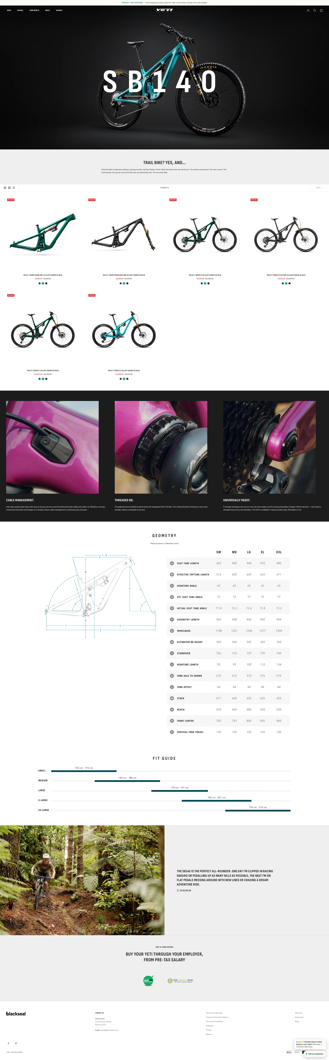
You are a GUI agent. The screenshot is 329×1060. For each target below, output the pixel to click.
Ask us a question (315, 1054)
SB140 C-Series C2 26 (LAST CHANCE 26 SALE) (205, 275)
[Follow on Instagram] (16, 1043)
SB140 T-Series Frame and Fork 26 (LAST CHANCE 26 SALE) (124, 275)
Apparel (20, 10)
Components (34, 10)
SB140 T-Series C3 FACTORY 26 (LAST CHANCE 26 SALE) (286, 275)
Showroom (299, 1017)
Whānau (59, 10)
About (47, 10)
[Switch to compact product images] (14, 187)
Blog (297, 1021)
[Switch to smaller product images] (9, 187)
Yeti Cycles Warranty (214, 1013)
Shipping (209, 1026)
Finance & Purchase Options (217, 1017)
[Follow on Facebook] (8, 1043)
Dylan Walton (185, 890)
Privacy (209, 1030)
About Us (298, 1013)
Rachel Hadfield (157, 933)
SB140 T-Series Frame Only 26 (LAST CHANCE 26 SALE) (42, 275)
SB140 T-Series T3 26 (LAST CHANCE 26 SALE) (124, 370)
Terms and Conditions (214, 1021)
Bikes (9, 10)
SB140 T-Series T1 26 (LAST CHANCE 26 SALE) (43, 370)
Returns (209, 1034)
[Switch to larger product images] (5, 187)
